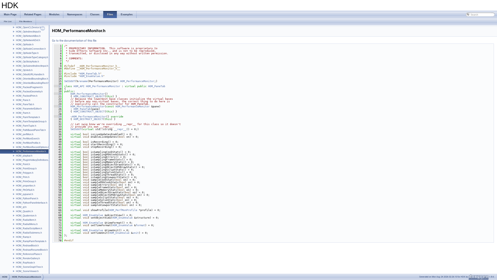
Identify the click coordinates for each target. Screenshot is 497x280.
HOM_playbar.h (24, 155)
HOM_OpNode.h (25, 44)
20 (58, 93)
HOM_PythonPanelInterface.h (31, 202)
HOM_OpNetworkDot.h (28, 40)
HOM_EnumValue (93, 215)
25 (58, 106)
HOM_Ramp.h (23, 237)
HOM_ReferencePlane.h (29, 254)
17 (58, 86)
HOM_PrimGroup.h (26, 181)
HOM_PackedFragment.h (29, 87)
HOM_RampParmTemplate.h (31, 241)
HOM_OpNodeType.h (27, 53)
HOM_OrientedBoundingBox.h (32, 78)
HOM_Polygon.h (24, 173)
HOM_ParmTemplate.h (28, 117)
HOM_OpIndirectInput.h (28, 31)
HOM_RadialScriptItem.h (29, 228)
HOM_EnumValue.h (91, 76)
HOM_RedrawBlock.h (27, 245)
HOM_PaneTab (156, 86)
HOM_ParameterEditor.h (29, 108)
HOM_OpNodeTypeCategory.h (32, 57)
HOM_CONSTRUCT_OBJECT (89, 96)
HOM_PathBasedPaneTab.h (31, 130)
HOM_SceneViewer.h (27, 271)
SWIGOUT (69, 81)
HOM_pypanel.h (24, 194)
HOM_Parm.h (23, 113)
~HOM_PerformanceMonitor (88, 116)
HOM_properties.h (25, 185)
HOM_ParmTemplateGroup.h (31, 121)
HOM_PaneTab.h (25, 104)
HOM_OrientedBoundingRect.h (32, 83)
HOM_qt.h (21, 207)
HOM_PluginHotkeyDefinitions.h (33, 160)
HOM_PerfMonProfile (123, 210)
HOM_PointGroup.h (26, 168)
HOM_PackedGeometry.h (29, 91)
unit (136, 232)
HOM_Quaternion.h (26, 215)
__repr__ (120, 129)
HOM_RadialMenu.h (27, 224)
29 (58, 116)
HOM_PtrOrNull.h (25, 190)
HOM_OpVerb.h (24, 70)
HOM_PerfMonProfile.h (28, 143)
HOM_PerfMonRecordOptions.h (33, 147)
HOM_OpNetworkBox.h (28, 36)
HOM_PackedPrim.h (26, 95)
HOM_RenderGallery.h (28, 258)
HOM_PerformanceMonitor (137, 81)
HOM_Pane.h (23, 100)
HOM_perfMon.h (24, 134)
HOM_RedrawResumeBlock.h (32, 249)
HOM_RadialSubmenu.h (29, 232)
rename (83, 81)
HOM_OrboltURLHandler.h (30, 74)
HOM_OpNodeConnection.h (31, 48)
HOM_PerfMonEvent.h (28, 138)
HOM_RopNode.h (25, 262)
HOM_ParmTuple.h (26, 125)
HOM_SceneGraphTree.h (29, 267)
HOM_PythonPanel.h (27, 198)
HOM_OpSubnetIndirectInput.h (32, 66)
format (140, 225)
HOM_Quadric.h (24, 211)
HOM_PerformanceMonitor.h (31, 151)
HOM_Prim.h (23, 177)
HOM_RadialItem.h (26, 220)
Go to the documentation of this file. (74, 40)
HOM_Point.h (23, 164)
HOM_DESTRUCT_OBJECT (88, 119)
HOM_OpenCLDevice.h (28, 27)
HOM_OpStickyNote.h (27, 61)
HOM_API (79, 86)
